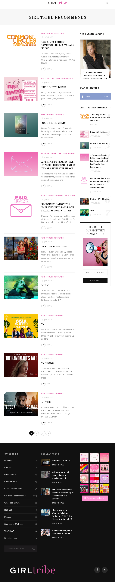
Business (20, 460)
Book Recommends (53, 122)
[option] (95, 61)
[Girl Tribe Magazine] (32, 569)
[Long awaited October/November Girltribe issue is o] (94, 457)
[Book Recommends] (21, 124)
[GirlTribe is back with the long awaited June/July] (94, 488)
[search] (107, 3)
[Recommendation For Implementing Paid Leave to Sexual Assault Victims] (21, 206)
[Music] (21, 287)
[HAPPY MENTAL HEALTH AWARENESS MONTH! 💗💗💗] (94, 468)
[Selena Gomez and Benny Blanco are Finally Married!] (45, 474)
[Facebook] (97, 570)
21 (43, 433)
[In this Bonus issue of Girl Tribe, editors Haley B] (94, 478)
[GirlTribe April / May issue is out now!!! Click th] (104, 488)
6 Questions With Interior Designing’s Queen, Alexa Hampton (95, 75)
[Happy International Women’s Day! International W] (84, 478)
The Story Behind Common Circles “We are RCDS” (57, 45)
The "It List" (20, 531)
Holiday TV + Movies (54, 246)
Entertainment (20, 481)
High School (71, 196)
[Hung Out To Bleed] (21, 89)
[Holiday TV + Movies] (21, 248)
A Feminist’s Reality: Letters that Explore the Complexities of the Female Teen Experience (63, 165)
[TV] (21, 326)
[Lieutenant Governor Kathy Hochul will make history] (84, 488)
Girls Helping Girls (20, 503)
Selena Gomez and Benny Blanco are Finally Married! (60, 475)
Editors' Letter (48, 153)
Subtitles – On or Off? (61, 460)
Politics (20, 517)
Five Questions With (20, 489)
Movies (46, 401)
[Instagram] (105, 570)
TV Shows (47, 363)
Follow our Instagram (96, 498)
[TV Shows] (21, 364)
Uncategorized (20, 538)
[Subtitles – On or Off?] (45, 462)
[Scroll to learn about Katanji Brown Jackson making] (104, 468)
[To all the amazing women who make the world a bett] (84, 457)
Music (45, 285)
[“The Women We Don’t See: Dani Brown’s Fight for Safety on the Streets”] (45, 491)
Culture (45, 79)
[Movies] (21, 403)
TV (42, 324)
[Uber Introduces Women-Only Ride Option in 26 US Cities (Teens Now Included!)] (45, 512)
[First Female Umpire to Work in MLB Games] (45, 532)
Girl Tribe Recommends (52, 33)
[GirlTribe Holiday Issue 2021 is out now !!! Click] (104, 478)
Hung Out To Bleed (53, 87)
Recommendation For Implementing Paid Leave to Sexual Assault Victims (59, 207)
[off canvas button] (7, 3)
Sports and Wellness (20, 524)
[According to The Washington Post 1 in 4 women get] (104, 457)
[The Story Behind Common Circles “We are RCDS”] (21, 39)
